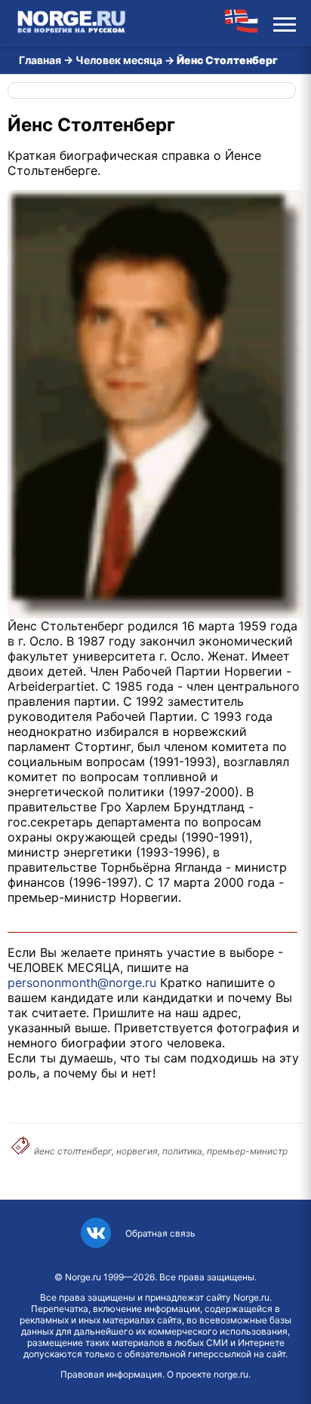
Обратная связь (160, 1233)
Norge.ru (83, 1277)
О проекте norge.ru (207, 1374)
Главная (40, 60)
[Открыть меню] (284, 23)
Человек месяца (118, 60)
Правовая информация (111, 1374)
